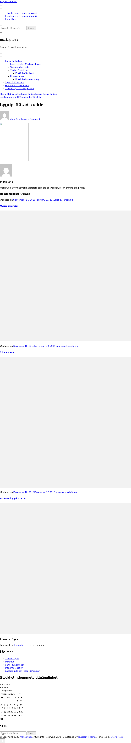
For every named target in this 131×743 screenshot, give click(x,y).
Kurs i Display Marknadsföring (25, 64)
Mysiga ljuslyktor (9, 205)
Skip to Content (8, 1)
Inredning (68, 199)
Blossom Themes (87, 736)
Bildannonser (7, 352)
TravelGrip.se (12, 658)
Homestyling (17, 76)
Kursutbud (11, 19)
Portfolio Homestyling (27, 79)
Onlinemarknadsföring (67, 346)
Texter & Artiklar (19, 70)
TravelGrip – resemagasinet (19, 88)
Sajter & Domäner (14, 82)
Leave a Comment (30, 119)
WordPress (117, 736)
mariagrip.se (9, 39)
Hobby (10, 93)
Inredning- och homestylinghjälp (22, 16)
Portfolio (9, 661)
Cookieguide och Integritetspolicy (22, 670)
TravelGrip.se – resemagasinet (21, 13)
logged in (19, 645)
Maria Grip (15, 119)
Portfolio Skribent (24, 73)
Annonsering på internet (13, 498)
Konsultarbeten (13, 61)
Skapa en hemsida (19, 67)
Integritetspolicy (14, 667)
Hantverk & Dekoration (17, 85)
